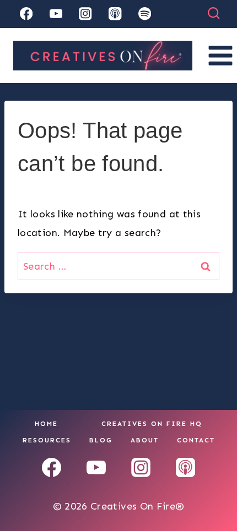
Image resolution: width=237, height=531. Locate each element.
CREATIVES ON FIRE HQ (151, 424)
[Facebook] (26, 14)
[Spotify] (145, 14)
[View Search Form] (213, 13)
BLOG (100, 440)
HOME (46, 424)
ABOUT (145, 440)
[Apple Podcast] (115, 14)
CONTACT (196, 440)
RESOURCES (47, 440)
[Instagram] (86, 14)
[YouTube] (56, 14)
